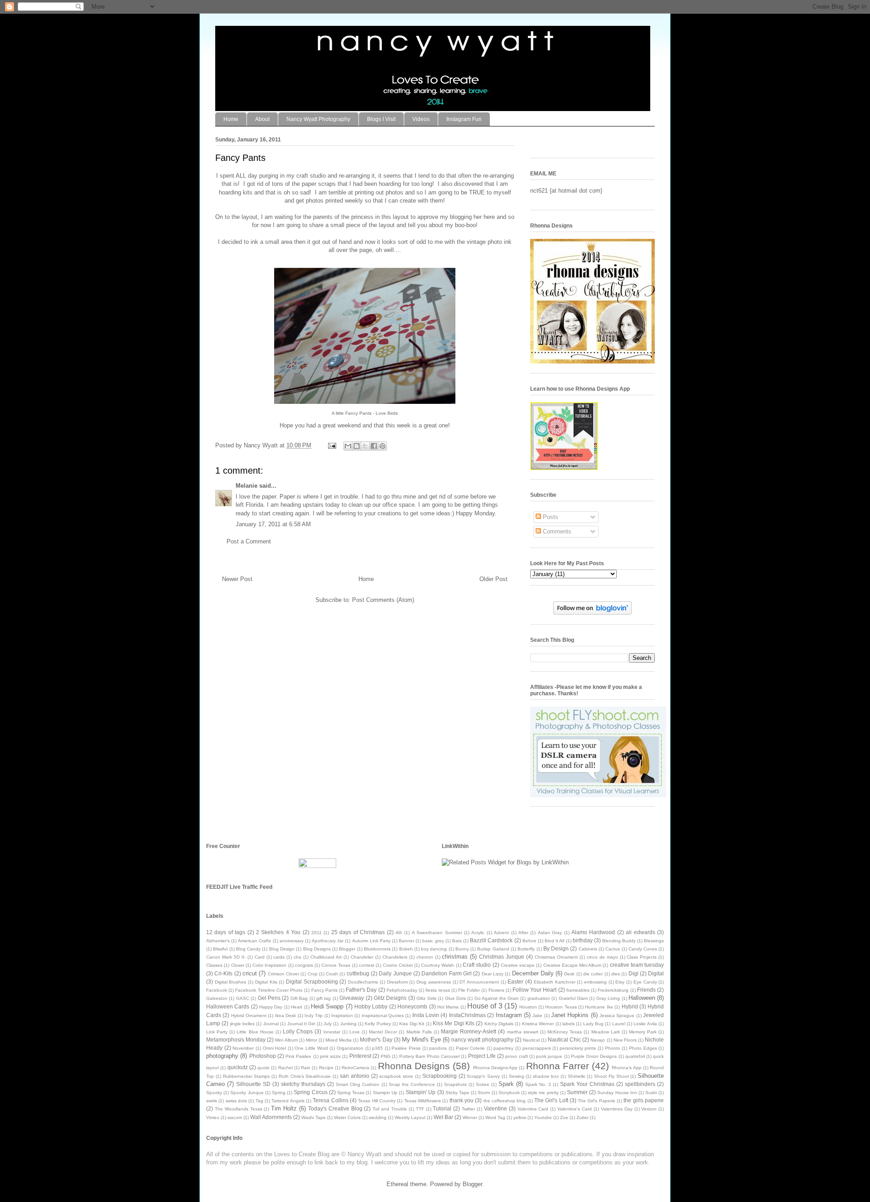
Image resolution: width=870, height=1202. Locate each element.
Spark (506, 1084)
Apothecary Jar (327, 940)
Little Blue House (255, 1031)
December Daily (533, 973)
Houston (528, 1006)
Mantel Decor (383, 1031)
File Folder (469, 990)
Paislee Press (406, 1048)
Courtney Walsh (437, 965)
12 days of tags (225, 932)
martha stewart (522, 1031)
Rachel (285, 1067)
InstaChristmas (467, 1015)
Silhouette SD (253, 1084)
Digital (656, 973)
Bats (457, 940)
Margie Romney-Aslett (468, 1031)
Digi (633, 973)
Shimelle (576, 1076)
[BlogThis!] (356, 446)
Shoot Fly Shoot (611, 1076)
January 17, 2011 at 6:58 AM (273, 524)
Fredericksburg (613, 990)
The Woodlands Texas (238, 1108)
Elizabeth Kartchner (554, 981)
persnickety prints (578, 1048)
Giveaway (351, 998)
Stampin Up (385, 1092)
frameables (578, 990)
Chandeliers (394, 957)
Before (529, 940)
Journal (271, 1023)
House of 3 (485, 1006)
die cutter (593, 973)
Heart (296, 1006)
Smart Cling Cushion (357, 1084)
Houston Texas (560, 1006)
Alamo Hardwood (593, 932)
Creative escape (518, 965)
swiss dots (236, 1100)
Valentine (495, 1108)
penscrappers (536, 1048)
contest (366, 965)
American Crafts (254, 940)
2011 (316, 932)
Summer (577, 1092)
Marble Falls (419, 1031)
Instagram (509, 1015)
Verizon (649, 1108)
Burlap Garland (493, 948)
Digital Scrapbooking (312, 981)
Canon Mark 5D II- (226, 957)
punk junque (549, 1056)
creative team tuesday (637, 965)
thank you (462, 1100)
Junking (348, 1023)
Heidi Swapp (327, 1006)
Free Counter (223, 846)
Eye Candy (645, 981)
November (243, 1048)
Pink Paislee (298, 1056)
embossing (595, 981)
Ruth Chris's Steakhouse (305, 1076)
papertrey (503, 1048)
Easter (515, 981)
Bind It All (554, 940)
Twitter (468, 1108)
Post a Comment (249, 541)
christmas (455, 956)
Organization (350, 1048)
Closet (237, 965)
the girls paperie (644, 1100)
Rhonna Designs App (495, 1067)
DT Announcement (479, 981)
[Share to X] (365, 446)
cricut (249, 973)
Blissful (220, 948)
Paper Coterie (470, 1048)
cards (279, 957)
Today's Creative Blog (335, 1108)
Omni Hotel (274, 1048)
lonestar (332, 1031)
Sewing (516, 1076)
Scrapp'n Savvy (483, 1076)
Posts (549, 517)
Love (354, 1031)
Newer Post (237, 579)
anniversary (292, 940)
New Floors (625, 1039)
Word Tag (495, 1117)
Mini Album (286, 1039)
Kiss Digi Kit (411, 1023)
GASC (242, 998)
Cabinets (588, 948)
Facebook (216, 990)
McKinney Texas (564, 1031)
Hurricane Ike (599, 1006)
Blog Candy (248, 948)
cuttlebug (358, 973)
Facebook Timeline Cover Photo (269, 990)
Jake (537, 1015)
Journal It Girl (301, 1023)
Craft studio (477, 965)
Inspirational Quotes (383, 1015)
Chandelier (362, 957)
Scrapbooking (439, 1076)
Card (260, 957)
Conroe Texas (335, 965)
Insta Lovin (425, 1015)
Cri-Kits (223, 973)
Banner (406, 940)
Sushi (651, 1092)
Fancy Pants (324, 990)
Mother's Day (376, 1039)
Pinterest (360, 1056)
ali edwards (640, 932)
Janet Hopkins (570, 1015)
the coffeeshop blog (504, 1100)
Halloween (641, 997)
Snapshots (455, 1084)
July (328, 1023)
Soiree (482, 1084)
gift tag (323, 998)
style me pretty (543, 1092)
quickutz (237, 1067)
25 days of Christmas (358, 932)
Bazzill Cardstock (491, 940)
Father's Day (361, 990)
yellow (519, 1117)
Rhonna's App (626, 1067)
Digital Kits (266, 981)
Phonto (612, 1048)
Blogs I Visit (381, 119)
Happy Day (270, 1006)
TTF (420, 1108)
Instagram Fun (464, 119)
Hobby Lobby (370, 1006)
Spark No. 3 (538, 1084)
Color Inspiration (269, 965)
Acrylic (477, 932)
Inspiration (342, 1015)
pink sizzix (330, 1056)
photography (222, 1055)
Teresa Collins (330, 1100)
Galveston (216, 998)
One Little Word (311, 1048)
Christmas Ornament (556, 957)
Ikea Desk (285, 1015)
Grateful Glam (573, 998)
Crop (313, 973)
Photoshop (262, 1056)
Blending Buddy (619, 940)
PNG (386, 1056)
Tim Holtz (284, 1108)
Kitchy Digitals (498, 1023)
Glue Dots (455, 998)
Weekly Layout (410, 1117)
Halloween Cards (227, 1006)
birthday (583, 940)
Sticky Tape (457, 1092)
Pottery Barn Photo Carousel (429, 1056)
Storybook (509, 1092)
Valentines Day (617, 1108)
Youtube (543, 1117)
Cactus (612, 948)
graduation (538, 998)
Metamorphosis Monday (236, 1039)
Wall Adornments (271, 1117)
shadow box (546, 1076)
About (262, 119)
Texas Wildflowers (422, 1100)
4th (399, 932)
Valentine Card (533, 1108)
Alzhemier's (218, 940)
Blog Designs (317, 948)
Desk (569, 973)
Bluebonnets (377, 948)
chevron (424, 957)
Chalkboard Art (326, 957)
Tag (259, 1100)
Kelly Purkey (378, 1023)
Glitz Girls (426, 998)
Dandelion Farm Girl (446, 973)
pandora (438, 1048)
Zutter (582, 1117)
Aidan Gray (550, 932)
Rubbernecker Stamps (246, 1076)
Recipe (326, 1067)
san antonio (354, 1076)
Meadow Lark (605, 1031)
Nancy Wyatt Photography (318, 119)
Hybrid (630, 1006)
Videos (421, 119)
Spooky (214, 1092)
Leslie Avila (645, 1023)
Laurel (618, 1023)
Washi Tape (313, 1117)
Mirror (311, 1039)
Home (230, 119)
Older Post (493, 579)
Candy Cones (642, 948)
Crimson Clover (283, 973)
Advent (501, 932)
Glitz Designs (390, 998)
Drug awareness (433, 981)
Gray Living (608, 998)
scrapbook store (396, 1076)
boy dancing (434, 948)
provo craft (516, 1056)
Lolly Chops (298, 1031)
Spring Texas (350, 1092)
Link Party (216, 1031)
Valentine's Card (574, 1108)
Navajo (597, 1039)
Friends (646, 990)
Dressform (397, 981)
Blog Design (282, 948)
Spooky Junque (246, 1092)
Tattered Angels (287, 1100)
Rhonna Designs (414, 1066)
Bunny (462, 948)
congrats (304, 965)
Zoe (564, 1117)
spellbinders (640, 1084)
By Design (556, 948)
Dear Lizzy (492, 973)
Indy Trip (313, 1015)
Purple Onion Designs (594, 1056)
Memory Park (643, 1031)
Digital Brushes (230, 981)
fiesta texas (437, 990)
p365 (377, 1048)
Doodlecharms (363, 981)
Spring (278, 1092)
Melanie (246, 485)
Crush (332, 973)
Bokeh (406, 948)
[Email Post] (331, 445)
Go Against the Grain (496, 998)
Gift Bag (299, 998)
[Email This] (348, 446)
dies (615, 973)
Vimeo (212, 1117)
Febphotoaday (402, 990)
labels (568, 1023)
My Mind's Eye (421, 1039)
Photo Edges (643, 1048)
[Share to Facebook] (373, 446)
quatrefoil (635, 1056)
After (523, 932)
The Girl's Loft (551, 1100)
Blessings (654, 940)
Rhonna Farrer (557, 1066)
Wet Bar (443, 1117)
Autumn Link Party (371, 940)
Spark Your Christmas (587, 1084)
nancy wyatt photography (482, 1039)
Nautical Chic (564, 1039)
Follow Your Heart (534, 990)
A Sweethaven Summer (437, 932)
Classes (214, 965)
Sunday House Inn (617, 1092)
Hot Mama (448, 1006)
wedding (378, 1117)
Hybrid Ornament (248, 1015)
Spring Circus (310, 1092)
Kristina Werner (538, 1023)
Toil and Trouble (389, 1108)
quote (263, 1067)
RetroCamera (355, 1067)
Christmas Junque (501, 957)
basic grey (433, 940)
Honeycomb (412, 1006)
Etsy (619, 981)
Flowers (496, 990)
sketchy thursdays (303, 1084)
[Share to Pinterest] (382, 446)
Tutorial (442, 1108)
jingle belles (242, 1023)
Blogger (347, 948)
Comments (556, 531)
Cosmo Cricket (398, 965)
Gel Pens (269, 998)
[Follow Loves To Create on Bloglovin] (592, 612)
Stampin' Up (420, 1092)
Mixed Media (338, 1039)
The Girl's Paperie (596, 1100)
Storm (484, 1092)
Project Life (482, 1056)
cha (297, 957)
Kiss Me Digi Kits (453, 1023)
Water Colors (347, 1117)
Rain (305, 1067)
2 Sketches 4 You (278, 932)
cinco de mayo (602, 957)
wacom (234, 1117)
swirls (211, 1100)
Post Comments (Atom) (383, 599)
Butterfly (526, 948)
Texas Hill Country (377, 1100)
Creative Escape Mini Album (572, 965)
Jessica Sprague (616, 1015)
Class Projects (642, 957)
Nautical (531, 1039)
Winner (470, 1117)
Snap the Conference (412, 1084)
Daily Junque (395, 973)
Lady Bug (593, 1023)
